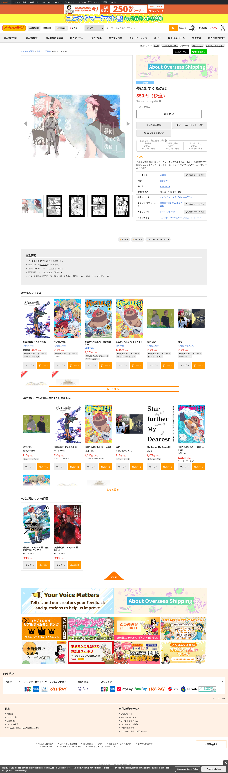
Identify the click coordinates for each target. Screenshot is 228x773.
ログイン (213, 28)
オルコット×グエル (155, 356)
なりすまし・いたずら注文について (103, 746)
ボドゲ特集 (96, 37)
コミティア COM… (170, 45)
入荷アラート (196, 175)
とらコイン (58, 2)
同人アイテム (76, 37)
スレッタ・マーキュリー (125, 356)
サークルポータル (43, 2)
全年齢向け (34, 28)
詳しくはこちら (219, 698)
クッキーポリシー (45, 746)
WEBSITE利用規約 (45, 743)
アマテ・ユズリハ (92, 359)
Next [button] (128, 123)
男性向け (62, 28)
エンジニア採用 (100, 2)
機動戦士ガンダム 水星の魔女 (35, 353)
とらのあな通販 (27, 51)
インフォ (16, 2)
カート (45, 365)
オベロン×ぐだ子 (154, 459)
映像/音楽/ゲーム (176, 37)
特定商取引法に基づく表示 (70, 746)
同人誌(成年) (32, 37)
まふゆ (156, 45)
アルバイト (113, 2)
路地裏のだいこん (186, 345)
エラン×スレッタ (185, 356)
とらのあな (5, 2)
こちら (49, 260)
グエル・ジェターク (31, 356)
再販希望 (169, 114)
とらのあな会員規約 (68, 743)
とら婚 (31, 2)
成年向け (47, 28)
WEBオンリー (70, 2)
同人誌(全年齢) (11, 37)
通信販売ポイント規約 (92, 743)
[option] (77, 123)
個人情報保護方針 (145, 743)
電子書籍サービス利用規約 (120, 743)
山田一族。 (90, 347)
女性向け (76, 28)
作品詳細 (43, 466)
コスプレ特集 (115, 37)
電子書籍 (196, 37)
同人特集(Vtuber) (54, 37)
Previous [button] (25, 123)
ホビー (157, 37)
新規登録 (203, 28)
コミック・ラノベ (138, 37)
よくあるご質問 (85, 2)
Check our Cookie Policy (187, 769)
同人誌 (39, 51)
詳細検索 (182, 28)
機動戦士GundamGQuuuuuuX (97, 356)
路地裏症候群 (60, 345)
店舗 (24, 2)
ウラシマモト (197, 45)
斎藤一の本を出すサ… (215, 45)
